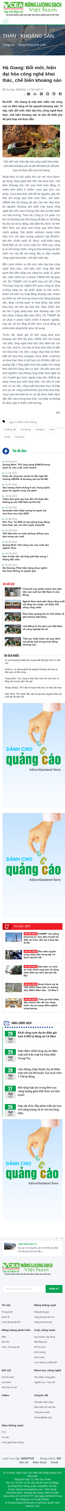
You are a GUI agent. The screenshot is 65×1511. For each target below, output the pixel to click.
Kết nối (6, 1370)
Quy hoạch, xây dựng (44, 1336)
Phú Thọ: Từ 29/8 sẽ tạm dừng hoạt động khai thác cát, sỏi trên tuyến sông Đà (26, 523)
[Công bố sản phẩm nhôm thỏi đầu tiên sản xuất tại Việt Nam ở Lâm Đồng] (13, 592)
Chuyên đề (41, 1395)
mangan (40, 429)
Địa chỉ (23, 1462)
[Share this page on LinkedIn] (54, 94)
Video (5, 1395)
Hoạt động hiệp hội (11, 1321)
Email (54, 1462)
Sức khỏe (6, 1382)
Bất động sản (40, 1341)
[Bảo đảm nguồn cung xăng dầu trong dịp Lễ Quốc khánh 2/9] (13, 954)
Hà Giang (26, 429)
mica (52, 429)
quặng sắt (10, 429)
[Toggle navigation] (5, 21)
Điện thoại (39, 1462)
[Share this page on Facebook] (60, 94)
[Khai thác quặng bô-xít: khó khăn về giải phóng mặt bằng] (13, 616)
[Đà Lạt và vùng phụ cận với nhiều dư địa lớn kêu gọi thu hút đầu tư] (10, 1248)
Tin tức (6, 1305)
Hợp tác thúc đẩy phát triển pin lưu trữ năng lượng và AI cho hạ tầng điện (40, 1109)
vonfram (19, 436)
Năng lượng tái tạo (43, 1321)
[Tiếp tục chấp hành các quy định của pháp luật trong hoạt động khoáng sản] (13, 641)
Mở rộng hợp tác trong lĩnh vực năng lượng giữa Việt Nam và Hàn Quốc (39, 1091)
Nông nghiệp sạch (43, 1417)
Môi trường (39, 1352)
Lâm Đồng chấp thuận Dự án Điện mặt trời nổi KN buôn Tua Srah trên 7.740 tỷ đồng (40, 1072)
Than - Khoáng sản (11, 1346)
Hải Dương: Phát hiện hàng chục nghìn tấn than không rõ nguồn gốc (24, 569)
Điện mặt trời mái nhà (44, 1407)
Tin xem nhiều (11, 656)
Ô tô (4, 1431)
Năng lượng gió (41, 1311)
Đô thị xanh (40, 1346)
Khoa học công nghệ (47, 1370)
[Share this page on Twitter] (47, 94)
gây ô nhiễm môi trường (23, 422)
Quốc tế (5, 1316)
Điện (4, 1336)
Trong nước (7, 1311)
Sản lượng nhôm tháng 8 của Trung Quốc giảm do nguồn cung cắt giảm (26, 489)
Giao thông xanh (13, 1425)
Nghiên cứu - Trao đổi (44, 1382)
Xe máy (5, 1437)
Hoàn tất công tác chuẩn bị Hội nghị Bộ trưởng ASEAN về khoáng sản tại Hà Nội (25, 477)
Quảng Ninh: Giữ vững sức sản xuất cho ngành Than (25, 546)
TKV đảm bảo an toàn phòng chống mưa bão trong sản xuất (25, 535)
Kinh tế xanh (8, 1377)
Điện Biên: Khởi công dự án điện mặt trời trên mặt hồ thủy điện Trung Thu (38, 1054)
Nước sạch (39, 1357)
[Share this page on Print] (34, 94)
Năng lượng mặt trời (44, 1316)
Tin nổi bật (8, 584)
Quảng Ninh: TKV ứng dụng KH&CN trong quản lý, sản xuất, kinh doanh (26, 466)
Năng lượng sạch (21, 1023)
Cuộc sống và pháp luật (45, 1362)
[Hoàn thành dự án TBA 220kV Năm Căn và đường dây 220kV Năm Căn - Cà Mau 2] (13, 987)
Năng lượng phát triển (32, 45)
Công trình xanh (42, 1412)
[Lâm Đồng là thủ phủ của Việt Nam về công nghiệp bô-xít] (13, 629)
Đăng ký (54, 1289)
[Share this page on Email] (28, 94)
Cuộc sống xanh (44, 1330)
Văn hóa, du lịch (9, 1387)
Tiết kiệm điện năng (43, 1402)
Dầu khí (5, 1341)
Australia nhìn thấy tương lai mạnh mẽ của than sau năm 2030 (24, 512)
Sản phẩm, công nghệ (44, 1377)
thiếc (7, 436)
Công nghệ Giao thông (13, 1442)
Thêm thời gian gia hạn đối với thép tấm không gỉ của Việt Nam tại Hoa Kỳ (25, 500)
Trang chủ (8, 45)
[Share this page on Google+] (41, 94)
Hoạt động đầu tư (27, 1244)
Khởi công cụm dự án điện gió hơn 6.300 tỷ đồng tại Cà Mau (37, 1034)
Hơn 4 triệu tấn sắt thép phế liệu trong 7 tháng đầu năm (25, 558)
